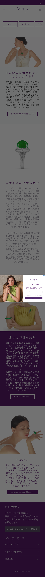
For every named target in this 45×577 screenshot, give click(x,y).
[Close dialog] (44, 275)
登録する (33, 298)
